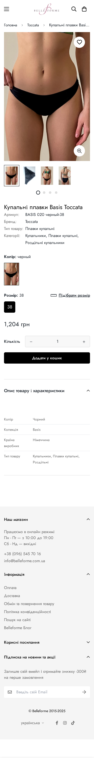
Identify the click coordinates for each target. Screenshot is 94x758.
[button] (84, 9)
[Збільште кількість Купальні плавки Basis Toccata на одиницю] (84, 342)
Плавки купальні (39, 228)
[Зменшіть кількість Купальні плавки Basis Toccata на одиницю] (31, 342)
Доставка (12, 596)
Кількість (12, 341)
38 (9, 307)
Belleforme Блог (17, 628)
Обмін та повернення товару (29, 604)
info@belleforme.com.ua (24, 561)
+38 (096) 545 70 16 (22, 554)
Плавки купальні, (63, 235)
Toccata (33, 25)
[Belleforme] (47, 9)
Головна (10, 25)
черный (11, 274)
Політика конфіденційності (27, 612)
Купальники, (36, 235)
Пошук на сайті (17, 620)
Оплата (10, 588)
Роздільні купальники (44, 242)
